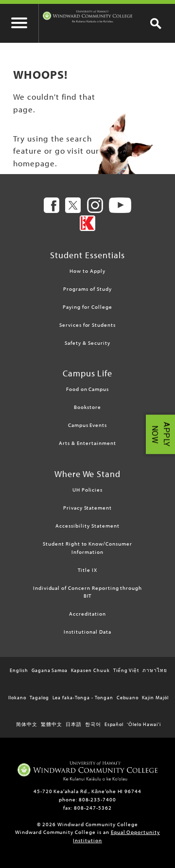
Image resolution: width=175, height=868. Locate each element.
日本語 (74, 724)
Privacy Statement (87, 507)
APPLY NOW (160, 434)
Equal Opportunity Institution (116, 836)
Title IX (87, 570)
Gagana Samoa (50, 670)
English (19, 670)
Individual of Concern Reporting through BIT (87, 592)
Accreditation (87, 613)
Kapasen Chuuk (90, 670)
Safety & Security (87, 342)
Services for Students (87, 324)
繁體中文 (51, 724)
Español (114, 724)
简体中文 (26, 724)
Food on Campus (87, 389)
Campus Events (87, 425)
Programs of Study (87, 288)
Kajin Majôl (155, 697)
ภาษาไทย (154, 670)
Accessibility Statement (87, 525)
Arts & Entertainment (87, 443)
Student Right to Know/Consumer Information (87, 547)
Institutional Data (87, 631)
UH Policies (87, 489)
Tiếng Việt (126, 670)
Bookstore (87, 407)
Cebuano (128, 697)
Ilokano (17, 697)
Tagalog (39, 697)
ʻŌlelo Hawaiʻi (143, 724)
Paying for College (87, 306)
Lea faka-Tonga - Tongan (82, 697)
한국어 (93, 724)
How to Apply (87, 270)
